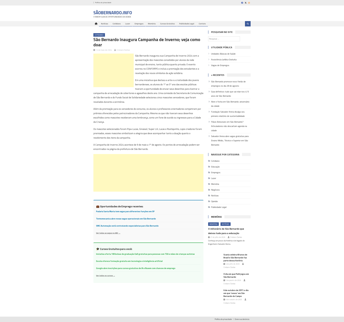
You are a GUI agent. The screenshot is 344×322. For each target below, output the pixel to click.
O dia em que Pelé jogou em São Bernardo (236, 275)
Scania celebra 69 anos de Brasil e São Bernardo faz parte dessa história (235, 257)
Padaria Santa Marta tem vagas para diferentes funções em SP (125, 211)
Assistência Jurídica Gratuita (223, 59)
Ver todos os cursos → (105, 275)
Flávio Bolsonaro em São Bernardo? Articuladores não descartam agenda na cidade (229, 126)
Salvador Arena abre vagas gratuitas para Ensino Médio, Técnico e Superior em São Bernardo (230, 140)
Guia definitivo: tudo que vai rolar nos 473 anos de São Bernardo (230, 93)
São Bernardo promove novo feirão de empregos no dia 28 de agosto (228, 83)
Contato (202, 23)
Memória (152, 23)
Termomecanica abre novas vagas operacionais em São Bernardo (126, 218)
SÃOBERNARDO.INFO (112, 12)
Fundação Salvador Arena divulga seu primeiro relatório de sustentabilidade (228, 114)
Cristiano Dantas (123, 49)
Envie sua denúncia (242, 319)
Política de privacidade (103, 2)
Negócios (215, 189)
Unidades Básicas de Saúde (223, 53)
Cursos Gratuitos (167, 23)
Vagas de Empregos (220, 65)
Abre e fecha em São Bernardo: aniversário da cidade (230, 104)
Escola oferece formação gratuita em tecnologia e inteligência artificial (129, 261)
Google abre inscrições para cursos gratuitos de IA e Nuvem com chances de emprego (135, 268)
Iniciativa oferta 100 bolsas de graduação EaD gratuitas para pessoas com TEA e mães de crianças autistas (145, 254)
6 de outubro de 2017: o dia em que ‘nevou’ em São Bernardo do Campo (235, 293)
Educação (215, 166)
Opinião (214, 201)
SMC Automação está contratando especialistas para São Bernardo (127, 225)
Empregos (139, 23)
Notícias (104, 23)
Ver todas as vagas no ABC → (108, 233)
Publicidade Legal (186, 23)
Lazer (127, 23)
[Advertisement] (113, 70)
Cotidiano (117, 23)
